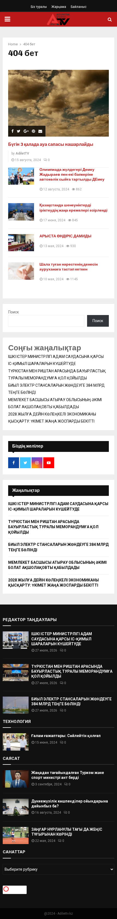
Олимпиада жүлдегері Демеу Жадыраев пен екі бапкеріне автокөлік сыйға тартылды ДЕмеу (71, 174)
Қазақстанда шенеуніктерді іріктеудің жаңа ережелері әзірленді (73, 207)
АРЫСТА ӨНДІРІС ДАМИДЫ (65, 236)
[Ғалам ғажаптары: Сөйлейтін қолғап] (16, 741)
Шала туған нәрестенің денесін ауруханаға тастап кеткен (68, 267)
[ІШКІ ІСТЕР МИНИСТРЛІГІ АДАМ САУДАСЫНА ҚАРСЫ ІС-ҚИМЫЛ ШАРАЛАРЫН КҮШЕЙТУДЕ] (16, 640)
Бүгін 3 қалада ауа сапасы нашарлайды (50, 144)
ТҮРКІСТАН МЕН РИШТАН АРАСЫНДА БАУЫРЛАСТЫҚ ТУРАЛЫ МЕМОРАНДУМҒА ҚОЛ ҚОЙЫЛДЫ (53, 527)
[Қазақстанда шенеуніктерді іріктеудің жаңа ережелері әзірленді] (21, 211)
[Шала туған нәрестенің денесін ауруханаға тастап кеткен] (21, 270)
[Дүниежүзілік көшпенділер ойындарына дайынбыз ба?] (16, 807)
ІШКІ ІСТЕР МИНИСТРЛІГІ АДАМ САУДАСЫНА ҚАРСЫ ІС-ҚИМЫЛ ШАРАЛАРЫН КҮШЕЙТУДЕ (61, 639)
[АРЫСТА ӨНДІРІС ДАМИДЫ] (21, 242)
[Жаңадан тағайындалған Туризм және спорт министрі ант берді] (16, 778)
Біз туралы (39, 7)
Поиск (13, 312)
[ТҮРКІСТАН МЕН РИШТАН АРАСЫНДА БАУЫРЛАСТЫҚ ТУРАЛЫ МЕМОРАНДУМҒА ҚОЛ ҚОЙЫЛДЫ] (16, 672)
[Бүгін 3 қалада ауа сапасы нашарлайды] (58, 103)
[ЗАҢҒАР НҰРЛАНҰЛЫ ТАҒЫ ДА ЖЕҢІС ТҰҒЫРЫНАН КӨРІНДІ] (16, 835)
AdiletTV (22, 153)
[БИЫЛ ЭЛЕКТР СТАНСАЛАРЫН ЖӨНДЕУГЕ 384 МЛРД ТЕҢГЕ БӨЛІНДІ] (16, 705)
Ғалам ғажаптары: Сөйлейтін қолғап (66, 736)
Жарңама (58, 7)
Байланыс (79, 7)
